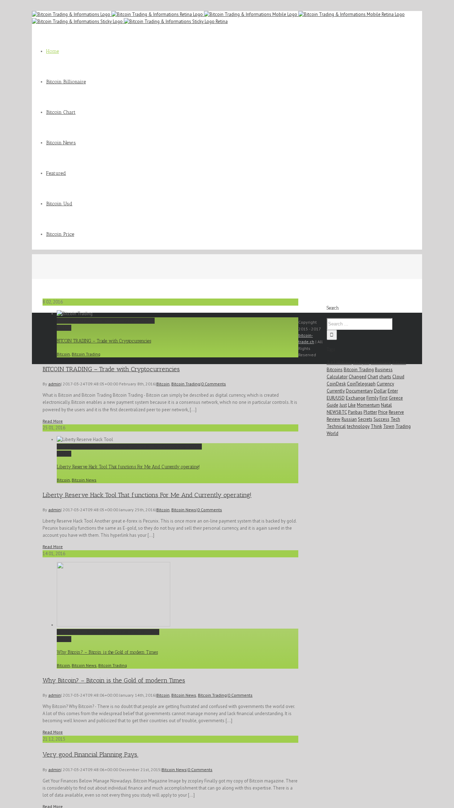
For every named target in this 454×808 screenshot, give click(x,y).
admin (54, 383)
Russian (349, 419)
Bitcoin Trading (86, 354)
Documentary (359, 391)
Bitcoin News (84, 480)
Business (384, 370)
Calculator (337, 377)
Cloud (398, 377)
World (332, 433)
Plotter (370, 412)
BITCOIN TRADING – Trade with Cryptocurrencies (106, 321)
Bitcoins (335, 370)
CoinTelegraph (361, 384)
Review (333, 419)
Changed (357, 377)
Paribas (355, 412)
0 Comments (213, 383)
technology (358, 426)
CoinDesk (336, 384)
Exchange (355, 398)
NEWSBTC (337, 412)
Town (388, 426)
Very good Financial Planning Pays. (90, 754)
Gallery (64, 328)
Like (352, 405)
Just (343, 405)
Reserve (396, 412)
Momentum (368, 405)
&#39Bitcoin (339, 363)
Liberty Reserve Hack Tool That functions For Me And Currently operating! (129, 447)
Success (381, 419)
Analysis (361, 363)
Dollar (380, 391)
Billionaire (381, 363)
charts (385, 377)
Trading (403, 426)
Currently (336, 391)
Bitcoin (63, 354)
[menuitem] (234, 51)
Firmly (372, 398)
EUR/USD (336, 398)
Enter (393, 391)
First (384, 398)
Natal (386, 405)
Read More (53, 421)
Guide (332, 405)
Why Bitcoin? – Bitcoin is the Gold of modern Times (108, 632)
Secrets (365, 419)
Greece (396, 398)
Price (383, 412)
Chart (372, 377)
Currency (385, 384)
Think (376, 426)
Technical (336, 426)
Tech (395, 419)
